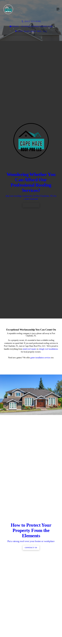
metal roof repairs (29, 476)
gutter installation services (40, 485)
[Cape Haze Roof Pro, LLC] (27, 9)
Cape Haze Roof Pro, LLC (32, 31)
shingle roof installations (48, 476)
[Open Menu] (58, 9)
